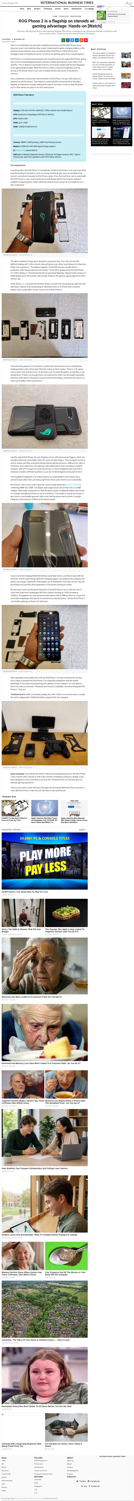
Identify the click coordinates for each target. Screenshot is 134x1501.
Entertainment (76, 9)
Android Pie (20, 150)
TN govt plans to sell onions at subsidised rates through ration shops (103, 85)
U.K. (35, 1489)
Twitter (82, 1481)
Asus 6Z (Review (73, 485)
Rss (85, 1486)
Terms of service (40, 1470)
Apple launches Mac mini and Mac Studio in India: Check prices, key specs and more (74, 820)
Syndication (38, 1467)
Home (22, 9)
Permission (38, 1464)
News (29, 9)
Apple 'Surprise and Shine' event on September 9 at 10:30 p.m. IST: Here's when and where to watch (44, 821)
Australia (37, 1479)
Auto (3, 1484)
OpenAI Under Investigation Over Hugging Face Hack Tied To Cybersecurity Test (122, 141)
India (3, 1460)
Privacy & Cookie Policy (43, 1474)
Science (58, 9)
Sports (66, 9)
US (3, 1464)
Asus (23, 284)
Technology (48, 9)
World (4, 1467)
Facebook (95, 1481)
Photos (4, 1487)
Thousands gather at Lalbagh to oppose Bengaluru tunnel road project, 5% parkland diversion (103, 55)
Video (4, 1491)
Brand (69, 1464)
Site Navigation (73, 1470)
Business (37, 9)
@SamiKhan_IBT (19, 39)
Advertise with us (40, 1460)
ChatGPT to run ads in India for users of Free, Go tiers (14, 819)
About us (70, 1460)
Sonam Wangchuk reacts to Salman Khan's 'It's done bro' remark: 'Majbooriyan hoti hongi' (103, 76)
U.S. (35, 1493)
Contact (70, 1474)
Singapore (38, 1486)
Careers (70, 1467)
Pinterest (95, 1486)
